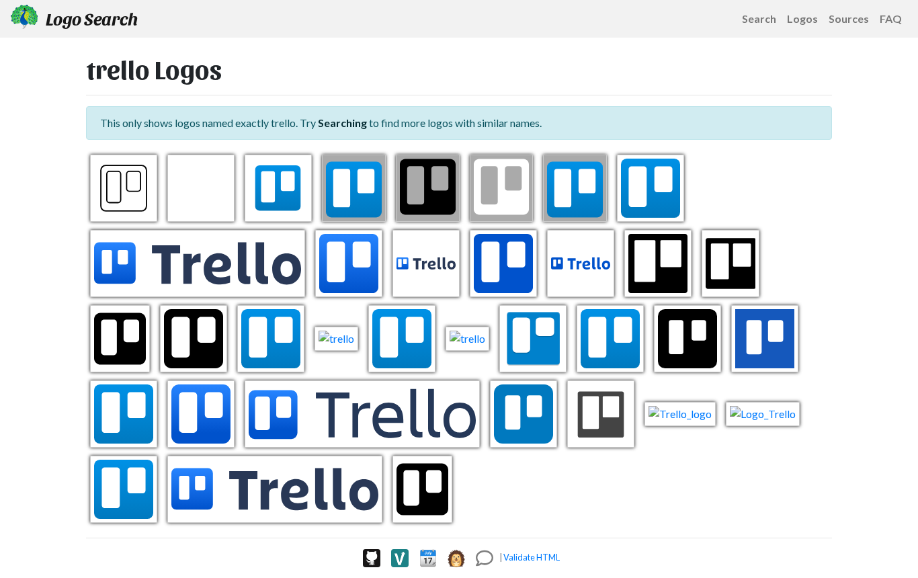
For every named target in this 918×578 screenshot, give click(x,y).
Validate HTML (531, 557)
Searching (342, 122)
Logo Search (90, 18)
